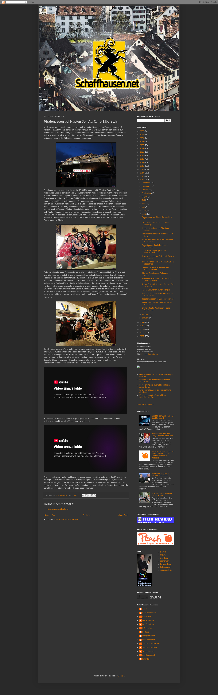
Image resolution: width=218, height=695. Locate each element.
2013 (142, 176)
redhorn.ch (164, 561)
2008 (142, 333)
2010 (142, 326)
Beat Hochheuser (149, 613)
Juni (144, 204)
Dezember (146, 183)
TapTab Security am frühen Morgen (156, 290)
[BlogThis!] (86, 495)
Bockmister (146, 617)
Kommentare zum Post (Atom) (66, 519)
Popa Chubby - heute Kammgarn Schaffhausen (155, 246)
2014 (142, 173)
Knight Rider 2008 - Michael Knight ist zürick (163, 417)
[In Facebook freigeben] (91, 495)
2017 (142, 162)
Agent (144, 609)
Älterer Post (123, 515)
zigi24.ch (164, 555)
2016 (142, 166)
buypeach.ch (165, 564)
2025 (142, 135)
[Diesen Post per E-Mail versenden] (83, 495)
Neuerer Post (49, 515)
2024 (142, 138)
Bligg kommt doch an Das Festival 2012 (158, 299)
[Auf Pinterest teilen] (94, 495)
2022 (142, 145)
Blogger (121, 676)
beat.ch (163, 552)
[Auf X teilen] (88, 495)
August (145, 197)
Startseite (86, 515)
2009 (142, 329)
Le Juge (145, 632)
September (146, 193)
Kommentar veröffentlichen (58, 509)
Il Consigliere (147, 628)
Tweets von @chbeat (145, 404)
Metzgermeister (148, 636)
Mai (143, 207)
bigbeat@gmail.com (149, 354)
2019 (142, 156)
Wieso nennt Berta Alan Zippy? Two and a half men (162, 435)
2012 (142, 180)
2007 (142, 336)
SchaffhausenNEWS (150, 644)
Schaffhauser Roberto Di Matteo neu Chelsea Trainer (156, 280)
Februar (145, 314)
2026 (142, 131)
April (144, 211)
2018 (142, 159)
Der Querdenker (148, 624)
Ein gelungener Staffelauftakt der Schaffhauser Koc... (152, 396)
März (144, 214)
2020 (142, 152)
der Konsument (148, 655)
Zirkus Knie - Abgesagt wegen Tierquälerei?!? (154, 252)
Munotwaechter (148, 640)
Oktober (145, 190)
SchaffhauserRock (149, 647)
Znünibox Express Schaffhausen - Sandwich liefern (155, 268)
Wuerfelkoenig (148, 651)
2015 (142, 169)
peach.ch (164, 558)
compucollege (166, 570)
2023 (142, 142)
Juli (143, 200)
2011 (142, 322)
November (146, 186)
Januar (145, 318)
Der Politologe (148, 620)
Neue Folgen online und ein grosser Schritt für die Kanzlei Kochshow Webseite (163, 454)
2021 (142, 149)
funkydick (146, 659)
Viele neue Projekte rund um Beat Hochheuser (162, 475)
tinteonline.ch (165, 567)
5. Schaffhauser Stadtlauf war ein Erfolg (162, 494)
